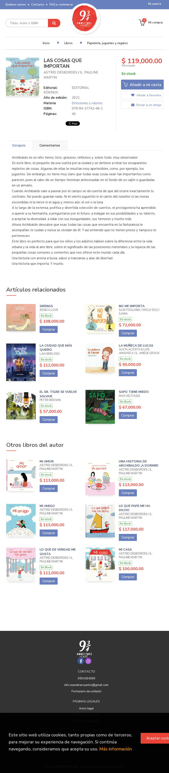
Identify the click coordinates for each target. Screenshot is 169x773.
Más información (115, 749)
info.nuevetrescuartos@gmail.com (86, 685)
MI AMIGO (47, 506)
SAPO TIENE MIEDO (134, 392)
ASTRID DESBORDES (60, 72)
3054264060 (86, 678)
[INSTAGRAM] (88, 661)
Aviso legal (86, 708)
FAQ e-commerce (61, 5)
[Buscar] (54, 23)
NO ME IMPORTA (132, 306)
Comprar (48, 329)
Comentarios (49, 145)
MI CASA (125, 550)
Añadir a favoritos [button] (149, 95)
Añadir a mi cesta (145, 84)
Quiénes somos (15, 5)
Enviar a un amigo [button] (148, 105)
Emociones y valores (87, 103)
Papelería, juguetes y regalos (107, 43)
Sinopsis (19, 145)
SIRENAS (46, 306)
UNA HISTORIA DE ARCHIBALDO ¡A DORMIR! (138, 463)
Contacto (37, 5)
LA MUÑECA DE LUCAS (136, 346)
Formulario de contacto (86, 691)
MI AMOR (47, 461)
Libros (68, 43)
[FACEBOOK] (80, 661)
